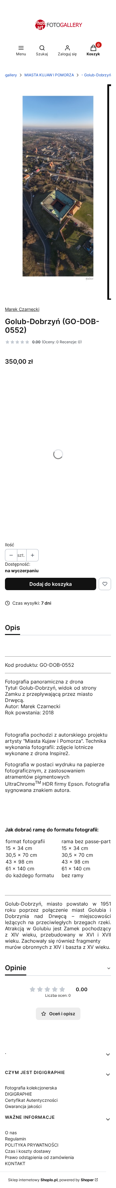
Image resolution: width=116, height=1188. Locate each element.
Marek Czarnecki (22, 309)
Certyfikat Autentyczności (31, 1100)
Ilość (9, 544)
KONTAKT (15, 1163)
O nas (11, 1132)
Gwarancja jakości (23, 1106)
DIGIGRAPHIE (18, 1094)
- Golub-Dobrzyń (96, 75)
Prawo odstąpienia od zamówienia (39, 1157)
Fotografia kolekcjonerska (31, 1087)
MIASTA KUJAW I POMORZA (49, 75)
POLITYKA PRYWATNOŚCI (31, 1145)
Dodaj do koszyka (50, 584)
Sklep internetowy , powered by (51, 1179)
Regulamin (15, 1138)
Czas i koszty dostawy (28, 1151)
